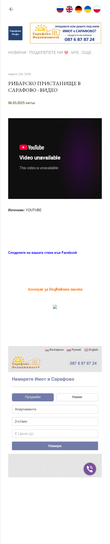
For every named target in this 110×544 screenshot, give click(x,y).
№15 (75, 52)
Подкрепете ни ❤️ (48, 52)
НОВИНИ (17, 52)
